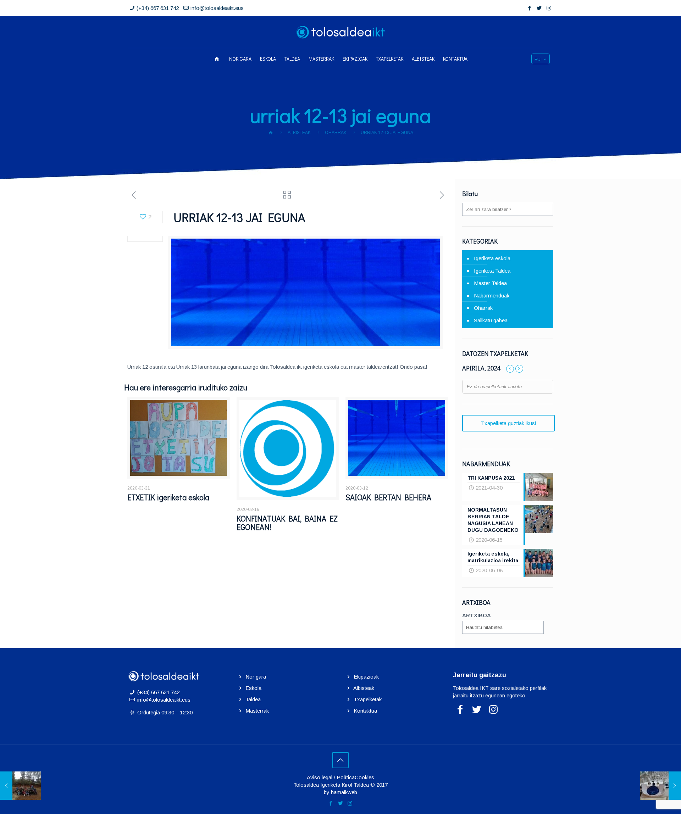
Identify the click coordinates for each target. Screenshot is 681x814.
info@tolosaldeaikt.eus (217, 8)
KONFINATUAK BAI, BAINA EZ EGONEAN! (287, 522)
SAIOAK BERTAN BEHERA (388, 497)
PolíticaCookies (355, 777)
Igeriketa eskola (492, 258)
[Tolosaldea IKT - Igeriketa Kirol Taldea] (340, 32)
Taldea (253, 699)
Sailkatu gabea (491, 320)
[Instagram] (549, 8)
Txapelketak (368, 699)
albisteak (299, 132)
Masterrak (257, 711)
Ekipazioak (366, 677)
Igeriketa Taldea (492, 271)
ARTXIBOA (476, 615)
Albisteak (363, 688)
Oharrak (336, 132)
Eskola (253, 688)
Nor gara (255, 677)
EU (538, 59)
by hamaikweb (340, 792)
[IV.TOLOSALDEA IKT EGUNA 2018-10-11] (660, 785)
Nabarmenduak (491, 295)
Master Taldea (490, 283)
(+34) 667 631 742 (158, 8)
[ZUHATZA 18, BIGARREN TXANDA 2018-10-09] (20, 785)
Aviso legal (319, 777)
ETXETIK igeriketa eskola (168, 497)
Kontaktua (365, 711)
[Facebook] (529, 8)
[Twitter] (539, 8)
